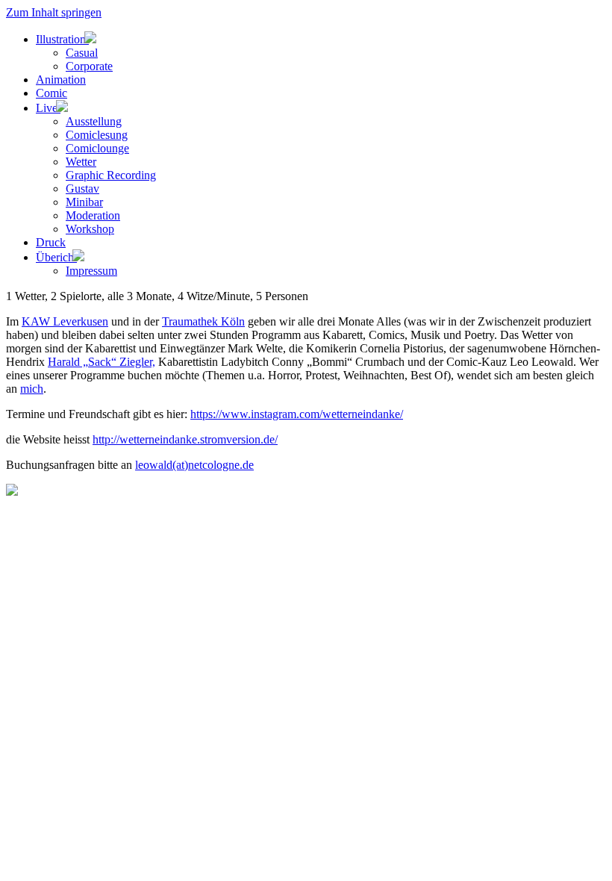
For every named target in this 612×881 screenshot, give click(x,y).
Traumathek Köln (203, 321)
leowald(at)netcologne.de (194, 464)
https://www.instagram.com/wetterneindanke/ (296, 414)
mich (31, 388)
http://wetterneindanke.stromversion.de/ (185, 439)
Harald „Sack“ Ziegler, (101, 361)
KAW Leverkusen (65, 321)
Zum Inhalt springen (54, 12)
